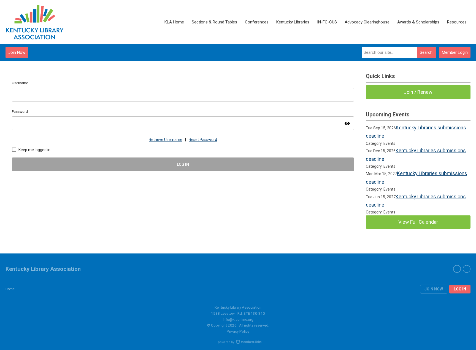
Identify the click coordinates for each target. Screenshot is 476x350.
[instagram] (466, 269)
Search (426, 52)
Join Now (16, 52)
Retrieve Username (165, 139)
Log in (460, 289)
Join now (433, 289)
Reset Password (203, 139)
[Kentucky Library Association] (35, 22)
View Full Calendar (418, 222)
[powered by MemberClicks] (238, 342)
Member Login (455, 52)
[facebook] (457, 269)
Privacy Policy (238, 331)
